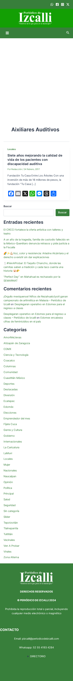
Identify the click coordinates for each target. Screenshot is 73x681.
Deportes (9, 383)
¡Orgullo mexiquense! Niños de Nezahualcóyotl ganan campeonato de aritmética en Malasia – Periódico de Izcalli (36, 300)
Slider (7, 516)
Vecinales (9, 540)
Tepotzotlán (11, 522)
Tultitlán (8, 534)
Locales (11, 149)
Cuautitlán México (14, 378)
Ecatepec (9, 401)
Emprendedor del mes (17, 418)
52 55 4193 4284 (43, 647)
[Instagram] (62, 4)
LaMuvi (8, 453)
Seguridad (10, 505)
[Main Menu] (7, 33)
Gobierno (9, 435)
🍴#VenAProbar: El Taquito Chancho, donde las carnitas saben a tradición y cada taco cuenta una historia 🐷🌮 (33, 267)
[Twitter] (67, 4)
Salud (7, 499)
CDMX (7, 349)
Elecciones (10, 412)
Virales (8, 551)
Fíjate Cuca (10, 424)
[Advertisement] (36, 76)
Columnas (10, 366)
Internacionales (13, 441)
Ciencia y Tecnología (16, 354)
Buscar (8, 206)
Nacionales (10, 470)
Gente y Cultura (13, 430)
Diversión (9, 395)
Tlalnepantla (11, 528)
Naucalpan (10, 476)
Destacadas (11, 389)
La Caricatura (11, 447)
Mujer (7, 464)
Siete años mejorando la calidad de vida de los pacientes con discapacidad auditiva (34, 159)
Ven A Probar (11, 545)
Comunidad (11, 372)
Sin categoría (11, 511)
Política (8, 488)
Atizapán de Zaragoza (17, 343)
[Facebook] (57, 4)
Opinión (8, 482)
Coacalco (9, 360)
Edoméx (8, 406)
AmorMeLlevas (12, 337)
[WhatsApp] (52, 4)
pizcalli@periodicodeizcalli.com (40, 638)
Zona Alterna (11, 557)
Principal (9, 493)
